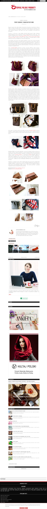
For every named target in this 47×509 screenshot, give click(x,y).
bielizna (15, 488)
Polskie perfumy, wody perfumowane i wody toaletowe (21, 436)
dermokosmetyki (36, 488)
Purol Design (13, 37)
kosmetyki (16, 489)
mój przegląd (38, 489)
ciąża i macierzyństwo (28, 488)
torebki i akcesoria (23, 20)
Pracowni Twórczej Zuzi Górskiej (34, 36)
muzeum (41, 489)
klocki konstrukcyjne (12, 489)
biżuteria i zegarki (19, 488)
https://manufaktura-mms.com (20, 167)
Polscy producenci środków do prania (19, 410)
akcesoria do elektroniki (5, 488)
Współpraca (30, 0)
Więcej (10, 294)
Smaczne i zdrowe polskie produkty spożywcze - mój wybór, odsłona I (21, 381)
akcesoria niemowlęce (11, 488)
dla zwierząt (40, 488)
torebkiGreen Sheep (26, 35)
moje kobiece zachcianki (27, 489)
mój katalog (35, 489)
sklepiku (30, 154)
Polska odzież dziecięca (3, 498)
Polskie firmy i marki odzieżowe (18, 431)
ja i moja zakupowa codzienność (4, 489)
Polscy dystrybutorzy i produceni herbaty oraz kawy (21, 451)
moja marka (23, 489)
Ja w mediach (26, 0)
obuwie (45, 489)
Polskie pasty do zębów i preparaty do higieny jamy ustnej (22, 456)
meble (20, 489)
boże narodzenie (23, 488)
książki (18, 489)
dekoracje (33, 488)
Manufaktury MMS (32, 130)
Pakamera (20, 154)
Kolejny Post (37, 257)
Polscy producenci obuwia (17, 446)
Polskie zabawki (15, 441)
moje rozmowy (32, 489)
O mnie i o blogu (22, 0)
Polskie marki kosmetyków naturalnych (6, 499)
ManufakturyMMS (14, 47)
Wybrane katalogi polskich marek (7, 0)
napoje (43, 489)
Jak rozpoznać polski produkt (16, 0)
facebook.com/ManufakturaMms (17, 168)
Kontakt (33, 0)
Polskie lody (15, 421)
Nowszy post (10, 257)
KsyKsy (9, 36)
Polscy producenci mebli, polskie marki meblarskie (21, 426)
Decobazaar (16, 154)
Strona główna (24, 257)
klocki (8, 489)
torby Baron (17, 36)
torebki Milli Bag (22, 36)
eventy (44, 488)
